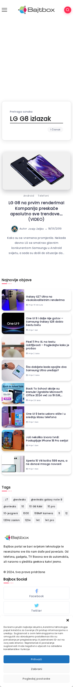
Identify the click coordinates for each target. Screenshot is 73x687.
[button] (67, 620)
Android (28, 195)
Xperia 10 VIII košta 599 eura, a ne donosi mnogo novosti (46, 462)
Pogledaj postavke (36, 678)
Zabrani (36, 669)
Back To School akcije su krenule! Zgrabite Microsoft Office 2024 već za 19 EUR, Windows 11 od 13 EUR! (44, 392)
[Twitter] (36, 607)
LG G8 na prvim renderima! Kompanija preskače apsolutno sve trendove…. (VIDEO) (37, 211)
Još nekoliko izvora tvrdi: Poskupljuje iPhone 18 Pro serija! (47, 439)
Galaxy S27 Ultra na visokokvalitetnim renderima (45, 298)
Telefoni (43, 195)
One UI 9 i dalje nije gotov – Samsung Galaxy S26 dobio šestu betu (44, 322)
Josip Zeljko (36, 228)
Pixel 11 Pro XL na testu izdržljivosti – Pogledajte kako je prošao (47, 345)
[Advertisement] (36, 57)
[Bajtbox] (36, 10)
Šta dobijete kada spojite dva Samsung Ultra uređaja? (46, 368)
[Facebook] (36, 593)
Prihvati (36, 659)
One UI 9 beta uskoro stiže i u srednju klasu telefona (46, 415)
